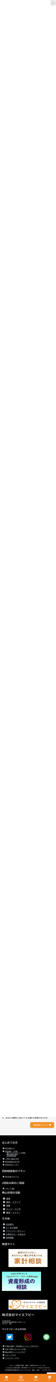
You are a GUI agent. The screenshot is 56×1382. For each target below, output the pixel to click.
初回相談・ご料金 (11, 1151)
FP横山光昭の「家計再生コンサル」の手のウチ (21, 1346)
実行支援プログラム (12, 1176)
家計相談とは (9, 1148)
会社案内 (10, 1224)
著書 (8, 1198)
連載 (8, 1205)
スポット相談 (9, 1188)
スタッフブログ (10, 1355)
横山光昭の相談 (12, 1154)
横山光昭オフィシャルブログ (15, 1352)
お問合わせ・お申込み (15, 1234)
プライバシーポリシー (15, 1231)
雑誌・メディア (13, 1202)
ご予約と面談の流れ (12, 1159)
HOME (6, 1380)
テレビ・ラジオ (13, 1209)
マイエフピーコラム (12, 1358)
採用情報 (10, 1237)
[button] (42, 1125)
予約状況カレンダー (12, 1165)
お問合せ (36, 1380)
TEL (49, 1380)
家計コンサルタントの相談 (16, 1153)
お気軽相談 (21, 1380)
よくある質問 (12, 1227)
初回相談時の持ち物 (12, 1162)
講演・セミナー (13, 1212)
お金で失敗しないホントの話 (16, 1349)
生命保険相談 (11, 1156)
